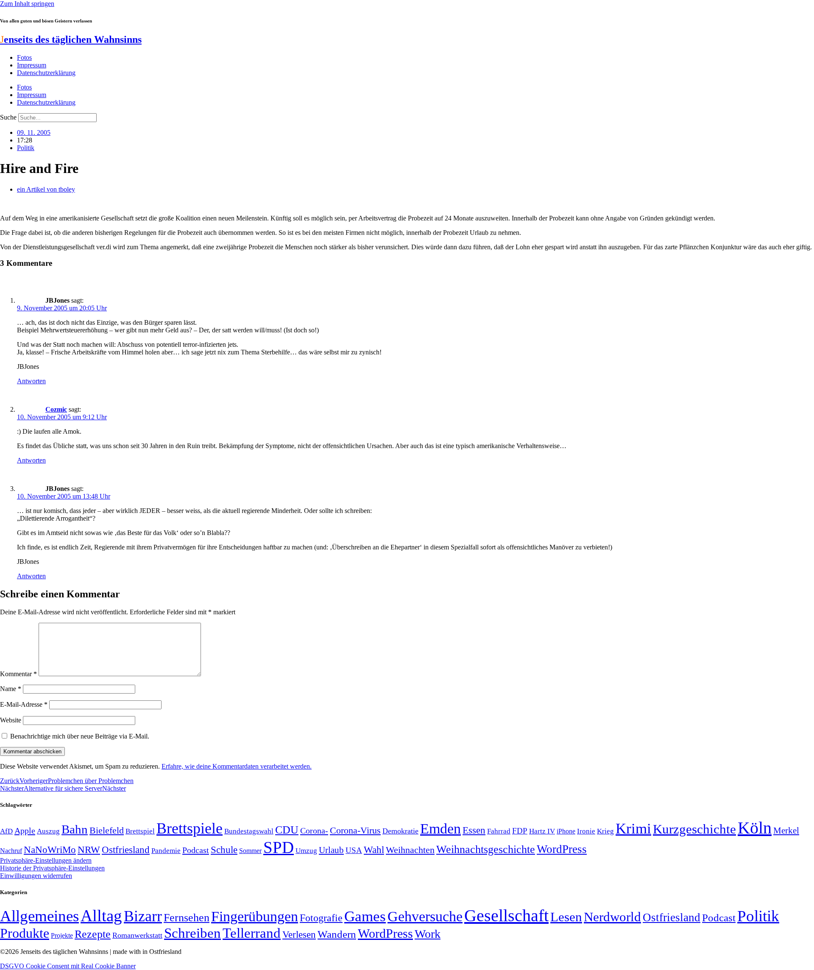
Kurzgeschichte (694, 829)
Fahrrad (498, 831)
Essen (474, 830)
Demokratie (400, 831)
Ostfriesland (126, 849)
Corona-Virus (355, 830)
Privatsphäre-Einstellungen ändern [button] (46, 860)
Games (365, 916)
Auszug (48, 831)
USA (354, 850)
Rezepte (93, 934)
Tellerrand (252, 933)
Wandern (337, 934)
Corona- (314, 830)
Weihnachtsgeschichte (485, 849)
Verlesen (299, 934)
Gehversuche (425, 916)
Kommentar (18, 673)
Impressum (31, 65)
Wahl (374, 849)
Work (427, 933)
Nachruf (11, 850)
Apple (24, 830)
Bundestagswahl (248, 831)
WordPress (562, 849)
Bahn (74, 829)
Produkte (24, 933)
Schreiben (192, 933)
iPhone (566, 831)
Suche (8, 117)
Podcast (195, 850)
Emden (440, 828)
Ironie (586, 831)
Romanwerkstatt (137, 935)
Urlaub (331, 850)
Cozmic (56, 409)
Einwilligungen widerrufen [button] (36, 875)
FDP (519, 830)
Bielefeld (106, 830)
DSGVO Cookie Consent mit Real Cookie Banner (68, 966)
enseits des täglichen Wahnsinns (71, 39)
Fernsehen (186, 917)
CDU (286, 830)
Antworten (31, 381)
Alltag (101, 915)
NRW (89, 849)
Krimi (633, 828)
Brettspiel (140, 831)
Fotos (24, 57)
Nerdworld (612, 916)
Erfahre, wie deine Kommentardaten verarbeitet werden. (237, 766)
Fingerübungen (254, 916)
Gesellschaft (506, 915)
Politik (25, 147)
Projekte (62, 935)
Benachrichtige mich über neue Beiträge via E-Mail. (79, 736)
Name (10, 688)
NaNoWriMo (50, 850)
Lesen (566, 916)
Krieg (605, 831)
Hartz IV (542, 831)
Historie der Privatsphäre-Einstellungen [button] (52, 868)
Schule (224, 849)
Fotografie (321, 917)
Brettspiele (189, 828)
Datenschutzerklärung (46, 72)
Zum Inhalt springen (27, 3)
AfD (6, 831)
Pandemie (166, 851)
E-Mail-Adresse (23, 704)
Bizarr (143, 916)
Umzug (306, 851)
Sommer (250, 851)
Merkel (786, 830)
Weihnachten (410, 850)
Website (10, 720)
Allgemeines (39, 916)
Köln (755, 827)
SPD (278, 847)
